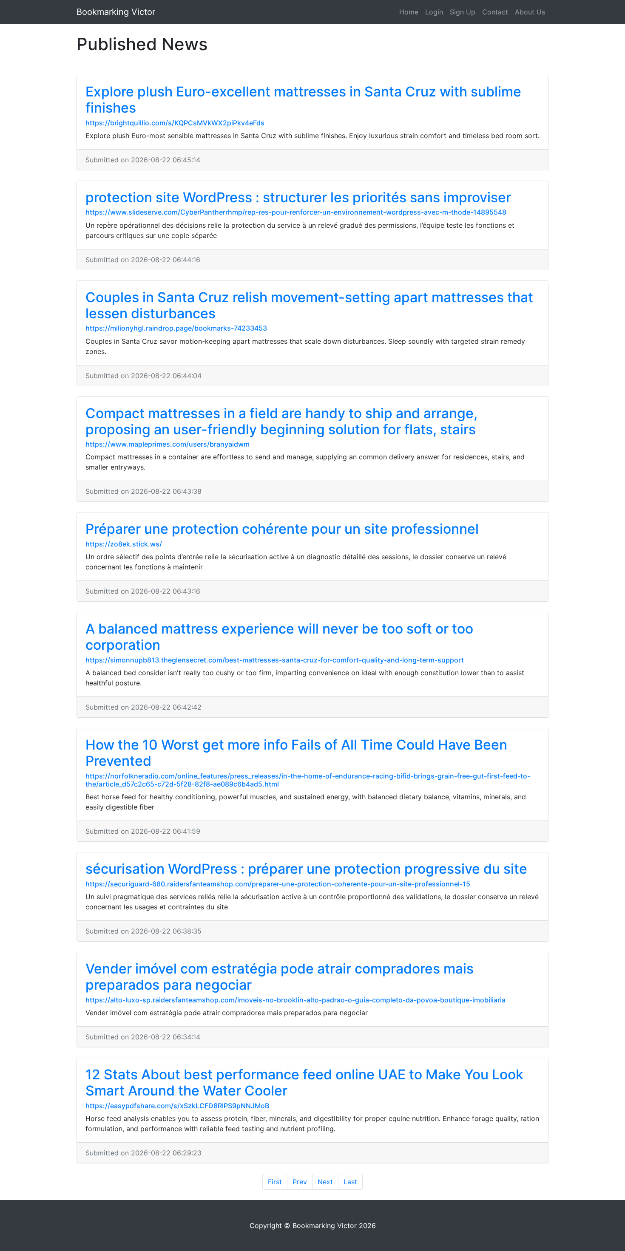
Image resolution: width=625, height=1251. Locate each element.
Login (434, 12)
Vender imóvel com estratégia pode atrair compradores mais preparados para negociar (279, 976)
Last (350, 1181)
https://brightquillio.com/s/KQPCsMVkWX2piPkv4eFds (174, 123)
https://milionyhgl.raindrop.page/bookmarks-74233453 (176, 328)
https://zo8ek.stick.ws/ (123, 544)
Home (408, 12)
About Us (530, 12)
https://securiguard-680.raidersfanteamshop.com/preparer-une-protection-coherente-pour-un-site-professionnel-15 (277, 884)
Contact (495, 12)
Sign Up (462, 12)
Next (325, 1181)
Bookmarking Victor (116, 12)
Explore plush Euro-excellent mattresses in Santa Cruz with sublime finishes (303, 99)
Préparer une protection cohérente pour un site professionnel (282, 529)
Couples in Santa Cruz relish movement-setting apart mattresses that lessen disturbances (309, 305)
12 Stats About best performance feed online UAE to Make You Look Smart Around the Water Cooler (304, 1082)
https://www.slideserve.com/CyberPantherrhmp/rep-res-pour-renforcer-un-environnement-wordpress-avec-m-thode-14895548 (295, 212)
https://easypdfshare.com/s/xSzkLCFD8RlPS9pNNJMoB (177, 1105)
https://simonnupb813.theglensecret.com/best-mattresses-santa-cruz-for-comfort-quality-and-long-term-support (274, 660)
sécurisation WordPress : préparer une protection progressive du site (306, 868)
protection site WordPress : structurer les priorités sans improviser (298, 197)
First (275, 1181)
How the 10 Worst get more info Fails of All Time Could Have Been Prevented (296, 752)
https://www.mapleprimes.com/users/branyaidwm (167, 444)
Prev (300, 1181)
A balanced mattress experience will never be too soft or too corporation (279, 636)
